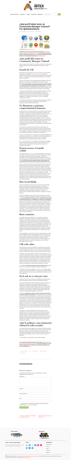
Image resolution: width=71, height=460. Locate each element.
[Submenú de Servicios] (25, 14)
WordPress (16, 457)
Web (20, 398)
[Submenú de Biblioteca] (43, 14)
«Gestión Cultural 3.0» (34, 53)
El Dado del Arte (31, 49)
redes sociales (22, 352)
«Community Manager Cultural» (29, 343)
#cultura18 (23, 141)
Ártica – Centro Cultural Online (12, 442)
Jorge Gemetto (31, 31)
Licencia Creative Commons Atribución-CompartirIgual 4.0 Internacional (28, 456)
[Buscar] (59, 14)
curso (30, 351)
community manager (23, 351)
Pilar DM (35, 54)
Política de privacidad (26, 457)
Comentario (22, 376)
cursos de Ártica (32, 153)
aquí (29, 346)
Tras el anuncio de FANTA (36, 74)
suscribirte (29, 404)
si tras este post (39, 269)
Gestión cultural (38, 31)
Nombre (21, 388)
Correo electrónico (23, 393)
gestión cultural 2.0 (43, 351)
